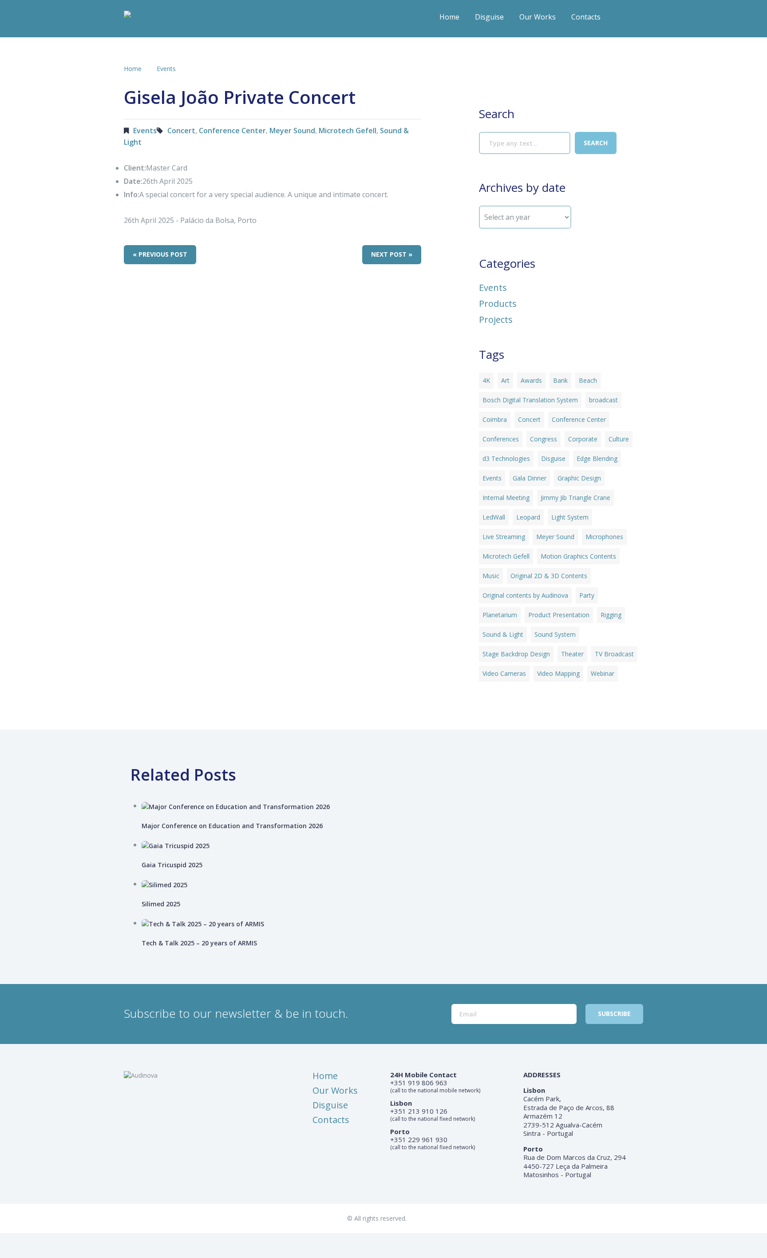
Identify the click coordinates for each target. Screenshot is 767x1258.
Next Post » (391, 254)
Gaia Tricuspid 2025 (172, 865)
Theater (572, 654)
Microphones (604, 536)
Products (498, 304)
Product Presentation (558, 615)
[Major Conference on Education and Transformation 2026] (396, 806)
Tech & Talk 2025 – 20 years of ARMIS (199, 943)
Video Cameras (504, 673)
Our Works (537, 17)
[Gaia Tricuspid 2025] (396, 845)
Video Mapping (558, 673)
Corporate (582, 439)
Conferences (500, 439)
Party (586, 595)
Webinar (602, 673)
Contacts (586, 17)
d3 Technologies (506, 458)
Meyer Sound (292, 130)
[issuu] (637, 20)
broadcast (603, 400)
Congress (543, 439)
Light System (570, 517)
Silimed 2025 (161, 904)
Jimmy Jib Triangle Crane (575, 497)
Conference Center (232, 130)
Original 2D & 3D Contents (548, 575)
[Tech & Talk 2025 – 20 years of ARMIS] (396, 923)
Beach (588, 380)
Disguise (489, 17)
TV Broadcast (614, 654)
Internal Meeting (506, 497)
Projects (496, 319)
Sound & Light (502, 634)
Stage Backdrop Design (516, 654)
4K (486, 380)
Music (490, 575)
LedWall (493, 517)
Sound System (555, 634)
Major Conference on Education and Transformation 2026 (232, 825)
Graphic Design (579, 478)
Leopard (528, 517)
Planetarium (499, 615)
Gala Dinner (529, 478)
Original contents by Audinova (525, 595)
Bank (560, 380)
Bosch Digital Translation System (530, 400)
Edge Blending (597, 458)
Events (166, 68)
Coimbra (494, 419)
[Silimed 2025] (396, 884)
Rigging (611, 615)
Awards (531, 380)
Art (505, 380)
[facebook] (619, 20)
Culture (619, 439)
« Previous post (160, 254)
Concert (181, 130)
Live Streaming (503, 536)
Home (449, 17)
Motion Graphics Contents (578, 556)
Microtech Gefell (347, 130)
